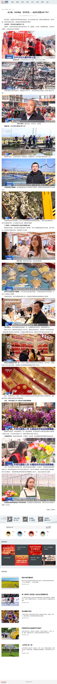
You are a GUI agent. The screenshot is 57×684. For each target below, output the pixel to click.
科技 (37, 2)
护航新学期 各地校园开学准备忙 (32, 628)
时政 (12, 2)
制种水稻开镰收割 (27, 577)
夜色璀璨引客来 (26, 611)
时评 (22, 2)
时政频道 (6, 9)
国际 (17, 2)
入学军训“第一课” (27, 645)
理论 (27, 2)
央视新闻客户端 (25, 15)
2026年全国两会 (7, 557)
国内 (10, 9)
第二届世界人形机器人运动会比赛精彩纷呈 (35, 594)
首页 (3, 9)
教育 (42, 2)
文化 (32, 2)
